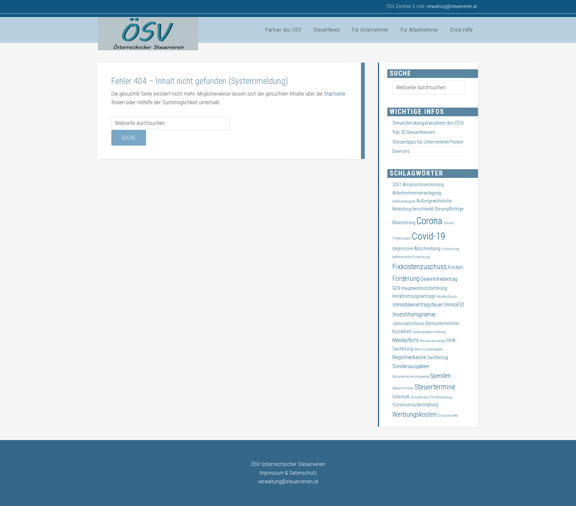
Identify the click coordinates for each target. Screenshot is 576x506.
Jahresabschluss (408, 323)
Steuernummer (403, 388)
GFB (396, 288)
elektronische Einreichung (411, 257)
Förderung (405, 278)
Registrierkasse (409, 357)
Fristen (455, 267)
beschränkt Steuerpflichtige (438, 209)
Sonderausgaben (410, 366)
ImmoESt (454, 304)
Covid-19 (428, 236)
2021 (397, 184)
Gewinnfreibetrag (438, 279)
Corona (429, 221)
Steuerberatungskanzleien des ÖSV (428, 123)
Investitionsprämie (414, 314)
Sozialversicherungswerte (410, 376)
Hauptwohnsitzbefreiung (424, 288)
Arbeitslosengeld (403, 201)
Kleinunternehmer (442, 323)
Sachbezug (437, 357)
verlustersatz (419, 397)
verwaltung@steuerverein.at (288, 481)
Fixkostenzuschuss (419, 266)
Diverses (401, 151)
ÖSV (148, 33)
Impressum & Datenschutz (288, 473)
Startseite (334, 94)
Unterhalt (400, 396)
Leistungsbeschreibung (429, 332)
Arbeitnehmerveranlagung (416, 193)
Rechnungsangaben (428, 349)
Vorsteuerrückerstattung (415, 404)
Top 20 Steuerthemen (413, 132)
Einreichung (450, 249)
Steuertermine (435, 387)
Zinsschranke (448, 415)
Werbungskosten (414, 414)
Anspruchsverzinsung (423, 184)
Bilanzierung (403, 222)
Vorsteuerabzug (441, 397)
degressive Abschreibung (416, 248)
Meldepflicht (405, 340)
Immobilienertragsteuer (417, 304)
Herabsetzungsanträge (413, 296)
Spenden (440, 375)
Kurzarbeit (401, 331)
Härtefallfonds (446, 296)
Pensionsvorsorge (432, 341)
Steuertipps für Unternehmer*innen (427, 142)
